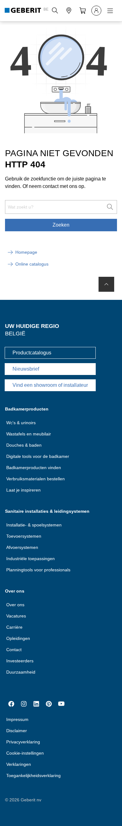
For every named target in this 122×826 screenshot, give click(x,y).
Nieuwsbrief (26, 369)
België (15, 333)
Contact (14, 649)
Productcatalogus (32, 352)
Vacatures (16, 615)
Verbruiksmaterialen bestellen (35, 478)
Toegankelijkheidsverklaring (33, 775)
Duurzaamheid (20, 672)
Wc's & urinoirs (21, 422)
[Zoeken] (55, 10)
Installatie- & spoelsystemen (34, 524)
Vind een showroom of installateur (50, 385)
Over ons (15, 604)
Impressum (17, 719)
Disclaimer (16, 730)
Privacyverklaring (23, 741)
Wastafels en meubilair (28, 433)
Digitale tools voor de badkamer (37, 456)
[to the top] (106, 284)
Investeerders (19, 660)
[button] (55, 10)
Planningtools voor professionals (38, 569)
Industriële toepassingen (30, 558)
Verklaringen (18, 764)
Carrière (14, 627)
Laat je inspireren (23, 489)
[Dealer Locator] (69, 10)
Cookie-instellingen (25, 753)
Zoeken (61, 225)
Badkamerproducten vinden (33, 467)
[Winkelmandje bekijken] (82, 10)
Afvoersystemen (22, 547)
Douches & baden (24, 445)
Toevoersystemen (23, 536)
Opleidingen (18, 638)
